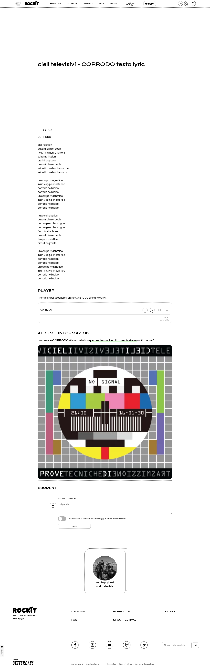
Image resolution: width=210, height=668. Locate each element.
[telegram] (144, 645)
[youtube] (109, 645)
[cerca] (186, 3)
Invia (74, 526)
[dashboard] (193, 3)
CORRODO (46, 309)
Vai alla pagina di (105, 584)
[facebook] (75, 645)
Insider (130, 3)
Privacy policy (110, 664)
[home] (32, 3)
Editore (14, 660)
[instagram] (92, 645)
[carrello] (180, 3)
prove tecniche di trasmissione (113, 340)
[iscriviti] (196, 645)
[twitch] (126, 645)
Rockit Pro (150, 3)
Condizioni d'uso (92, 664)
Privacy (2, 652)
